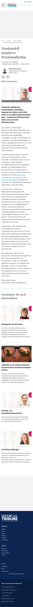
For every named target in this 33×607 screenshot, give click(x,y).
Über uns (3, 548)
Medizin (3, 529)
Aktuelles (4, 526)
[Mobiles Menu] (3, 5)
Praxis (3, 531)
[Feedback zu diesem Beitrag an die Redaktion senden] (7, 77)
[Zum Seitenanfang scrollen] (29, 604)
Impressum (4, 566)
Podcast (3, 537)
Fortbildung (4, 540)
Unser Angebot (5, 553)
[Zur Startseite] (12, 5)
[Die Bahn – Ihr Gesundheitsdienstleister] (16, 399)
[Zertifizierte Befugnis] (16, 438)
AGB (2, 568)
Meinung (3, 535)
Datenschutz (4, 571)
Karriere (3, 555)
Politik (3, 533)
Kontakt (3, 563)
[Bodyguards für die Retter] (16, 313)
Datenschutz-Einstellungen (16, 573)
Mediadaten (4, 550)
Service (3, 545)
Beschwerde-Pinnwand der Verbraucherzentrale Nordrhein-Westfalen (13, 177)
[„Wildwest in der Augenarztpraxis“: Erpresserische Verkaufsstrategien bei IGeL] (16, 354)
